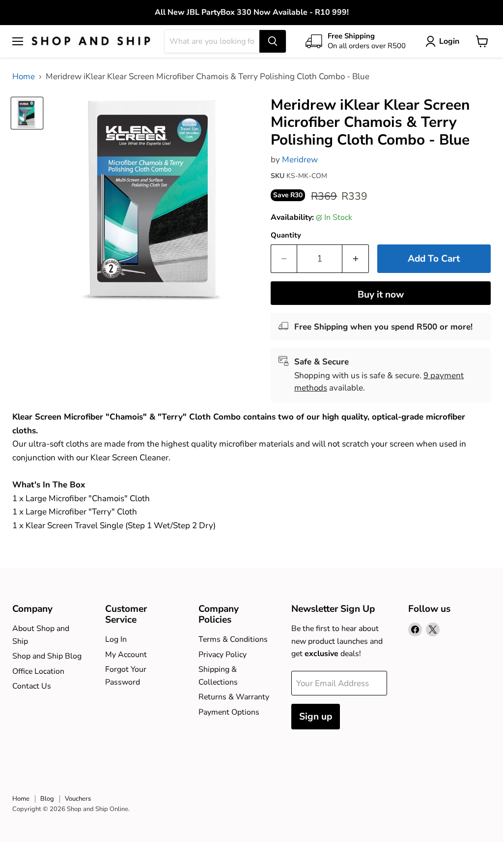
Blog (47, 798)
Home (23, 77)
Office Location (38, 671)
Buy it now (381, 294)
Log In (116, 639)
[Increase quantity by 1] (355, 258)
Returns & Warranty (233, 697)
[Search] (272, 41)
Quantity (286, 235)
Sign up (315, 716)
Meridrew (300, 159)
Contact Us (31, 686)
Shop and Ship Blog (47, 656)
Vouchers (78, 798)
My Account (126, 654)
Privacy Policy (222, 654)
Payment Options (228, 712)
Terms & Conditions (233, 639)
